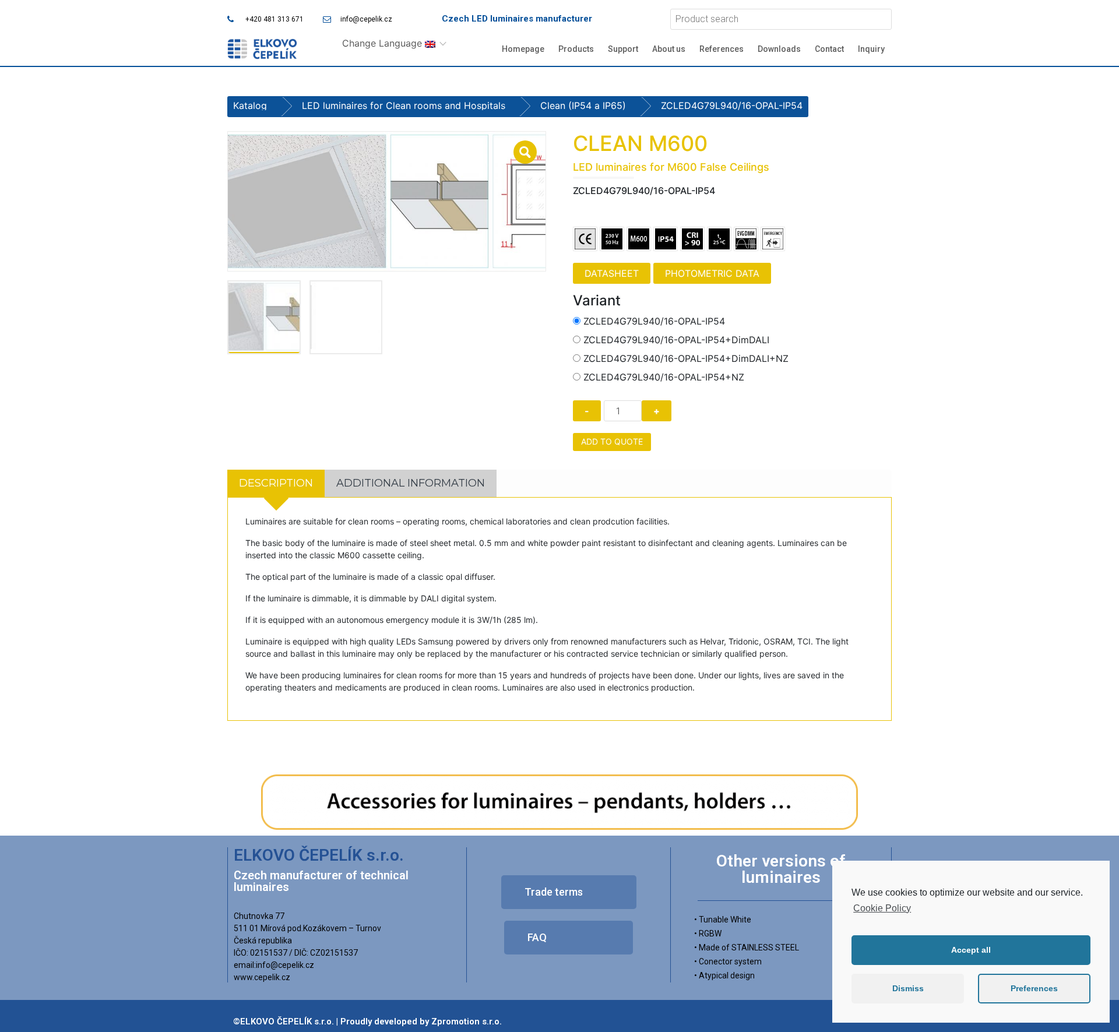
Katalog (250, 105)
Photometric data (712, 273)
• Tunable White (722, 919)
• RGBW (708, 933)
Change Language (383, 43)
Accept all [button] (971, 949)
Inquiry (871, 49)
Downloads (779, 49)
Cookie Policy (882, 908)
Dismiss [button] (908, 988)
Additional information (410, 483)
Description (276, 483)
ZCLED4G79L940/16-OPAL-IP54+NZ (663, 377)
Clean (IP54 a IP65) (583, 105)
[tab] (276, 483)
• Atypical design (724, 975)
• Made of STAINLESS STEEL (746, 947)
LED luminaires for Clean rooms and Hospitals (403, 105)
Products (576, 49)
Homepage (523, 49)
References (721, 49)
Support (623, 49)
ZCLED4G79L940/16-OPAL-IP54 (654, 321)
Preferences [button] (1034, 988)
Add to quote (612, 441)
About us (668, 49)
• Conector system (728, 961)
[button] (568, 892)
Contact (829, 49)
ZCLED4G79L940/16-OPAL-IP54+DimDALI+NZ (686, 358)
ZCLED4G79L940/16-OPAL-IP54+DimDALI (676, 340)
